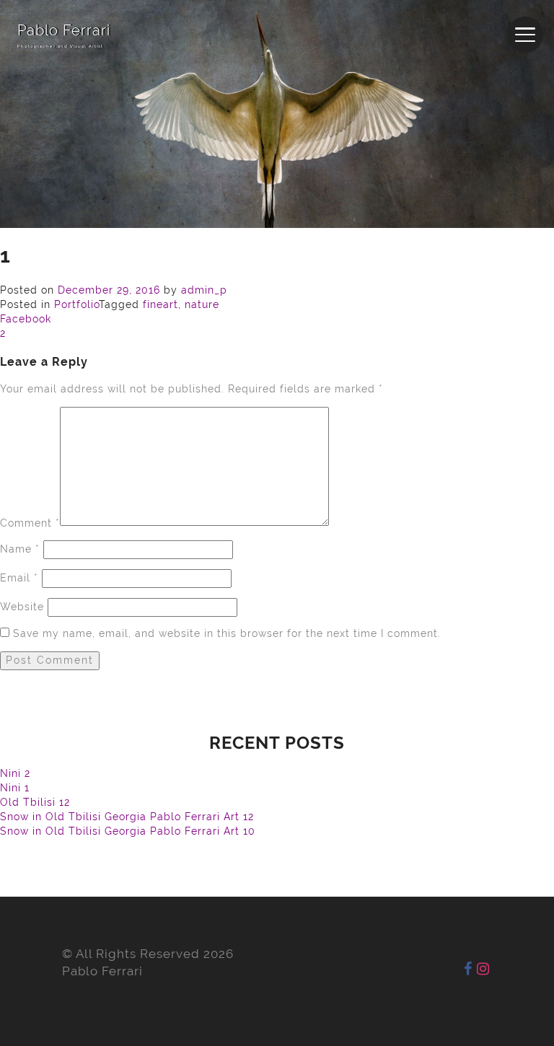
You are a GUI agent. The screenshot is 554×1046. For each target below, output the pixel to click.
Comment (30, 522)
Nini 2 (15, 773)
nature (202, 304)
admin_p (204, 290)
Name (20, 549)
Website (22, 606)
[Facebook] (468, 968)
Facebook (25, 319)
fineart (160, 304)
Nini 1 (15, 788)
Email (19, 578)
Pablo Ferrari (63, 30)
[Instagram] (483, 968)
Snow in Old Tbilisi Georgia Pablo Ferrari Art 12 (127, 816)
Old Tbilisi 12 (35, 802)
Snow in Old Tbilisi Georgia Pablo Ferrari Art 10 (127, 831)
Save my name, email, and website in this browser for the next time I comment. (227, 633)
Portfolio (76, 304)
